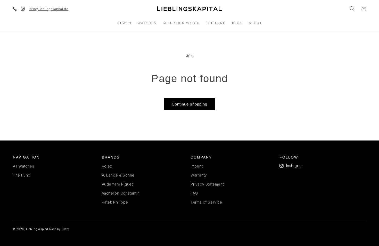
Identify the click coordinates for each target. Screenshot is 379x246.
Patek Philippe (115, 202)
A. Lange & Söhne (118, 175)
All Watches (23, 166)
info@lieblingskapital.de (48, 9)
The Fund (21, 175)
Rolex (107, 166)
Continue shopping (189, 104)
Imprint (197, 166)
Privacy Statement (207, 184)
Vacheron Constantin (121, 193)
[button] (352, 8)
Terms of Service (206, 202)
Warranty (199, 175)
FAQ (194, 193)
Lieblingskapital (37, 229)
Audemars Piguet (117, 184)
